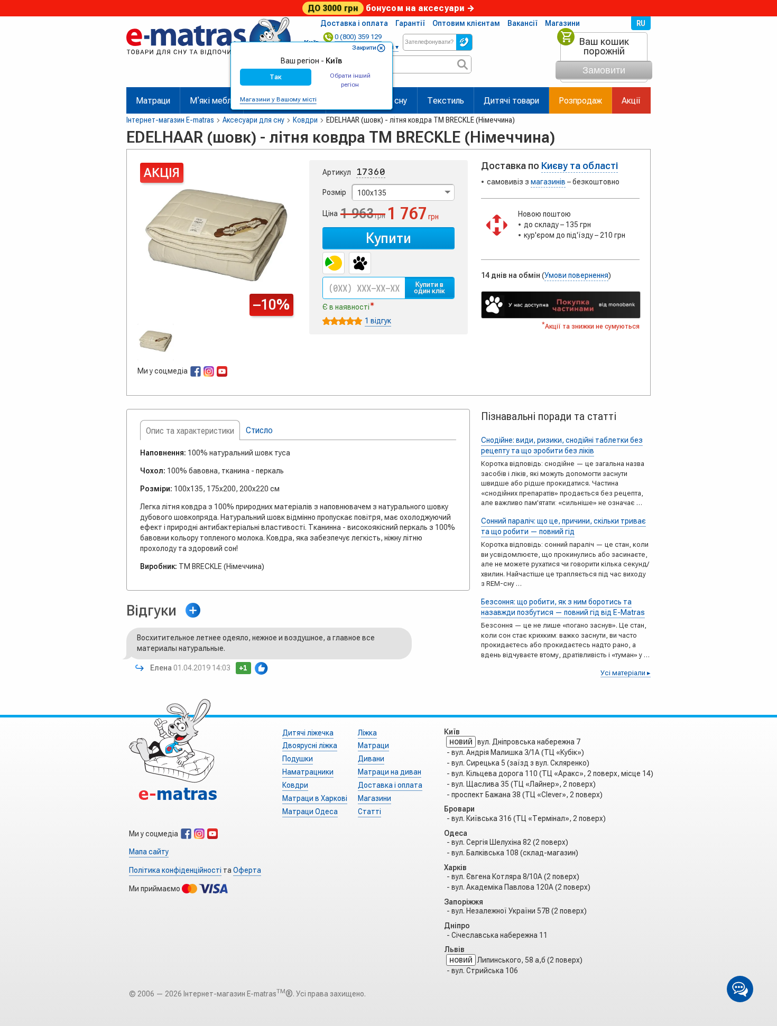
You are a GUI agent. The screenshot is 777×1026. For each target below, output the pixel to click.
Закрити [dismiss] (364, 47)
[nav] (208, 59)
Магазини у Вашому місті (278, 99)
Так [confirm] (276, 77)
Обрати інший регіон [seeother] (350, 80)
